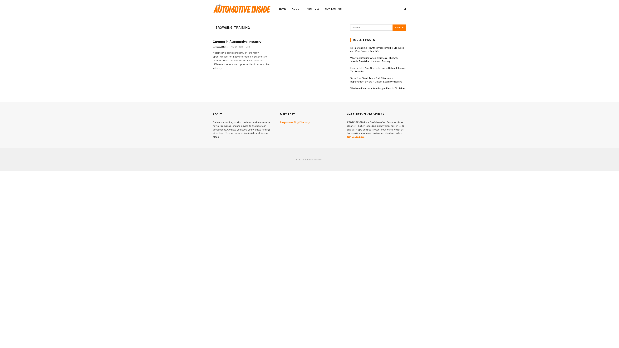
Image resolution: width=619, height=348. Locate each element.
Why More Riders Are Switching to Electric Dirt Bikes (377, 88)
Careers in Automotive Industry (237, 42)
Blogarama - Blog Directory (295, 122)
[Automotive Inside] (242, 9)
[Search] (404, 9)
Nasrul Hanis (222, 47)
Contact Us (333, 9)
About (296, 9)
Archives (313, 9)
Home (282, 9)
